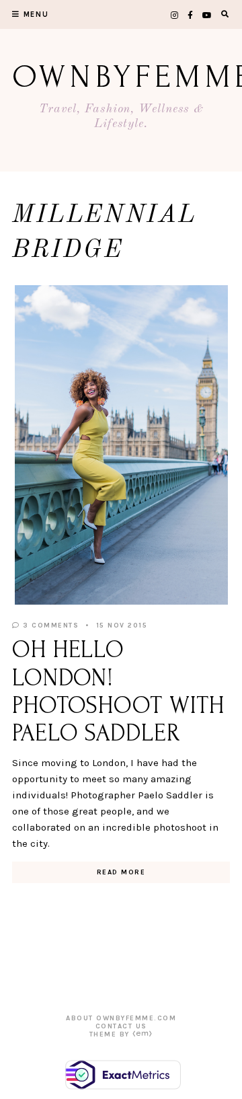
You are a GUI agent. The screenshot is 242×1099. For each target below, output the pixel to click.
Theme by (111, 1034)
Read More (121, 872)
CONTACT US (121, 1026)
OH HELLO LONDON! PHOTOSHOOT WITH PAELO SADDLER (118, 691)
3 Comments (49, 625)
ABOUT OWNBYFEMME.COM (121, 1018)
